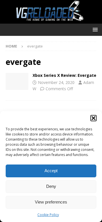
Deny (51, 186)
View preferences (51, 202)
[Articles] (17, 81)
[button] (93, 118)
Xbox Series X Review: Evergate (64, 75)
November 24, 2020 (56, 82)
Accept (51, 170)
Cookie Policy (48, 214)
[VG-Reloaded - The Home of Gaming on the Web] (51, 20)
